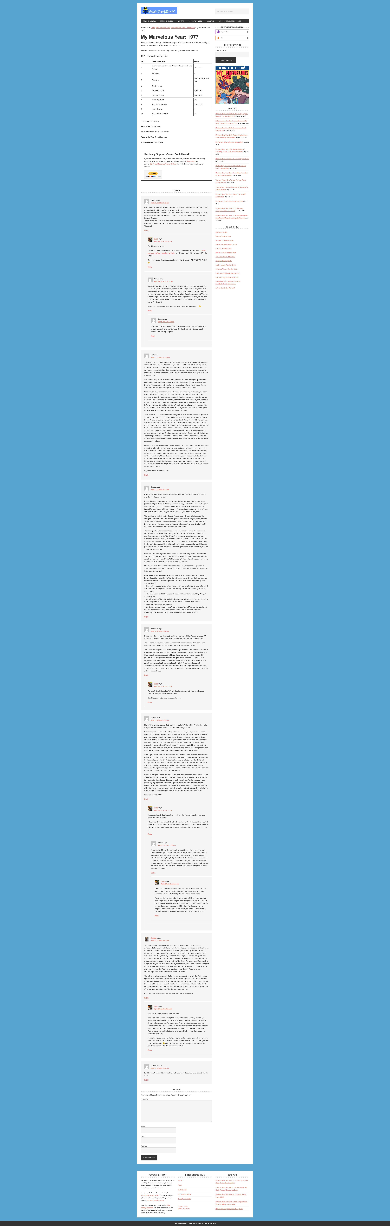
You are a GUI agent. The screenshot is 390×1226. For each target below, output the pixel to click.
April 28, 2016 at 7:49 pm (160, 203)
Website (144, 1146)
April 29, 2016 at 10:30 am (163, 281)
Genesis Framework (198, 1223)
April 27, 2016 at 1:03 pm (167, 845)
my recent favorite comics (155, 1200)
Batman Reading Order (223, 236)
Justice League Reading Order (226, 265)
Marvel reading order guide (149, 1195)
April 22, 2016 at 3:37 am (160, 1068)
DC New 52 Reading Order (224, 240)
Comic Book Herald (159, 11)
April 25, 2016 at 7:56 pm (160, 720)
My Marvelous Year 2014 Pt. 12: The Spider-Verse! (232, 159)
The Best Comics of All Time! (225, 257)
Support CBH (182, 1190)
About (180, 1185)
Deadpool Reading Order (224, 261)
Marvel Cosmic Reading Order (226, 253)
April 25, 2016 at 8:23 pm (163, 810)
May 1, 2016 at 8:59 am (166, 321)
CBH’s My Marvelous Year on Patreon (163, 164)
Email (143, 1136)
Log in (214, 1223)
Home (180, 1180)
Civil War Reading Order (224, 248)
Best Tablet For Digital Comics (226, 284)
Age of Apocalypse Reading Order (227, 277)
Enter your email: (221, 50)
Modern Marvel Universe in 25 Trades (228, 281)
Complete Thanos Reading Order (226, 269)
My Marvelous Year (184, 1194)
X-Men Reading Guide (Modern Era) (227, 273)
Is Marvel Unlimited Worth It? (225, 288)
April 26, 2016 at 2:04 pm (160, 631)
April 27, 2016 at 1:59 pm (170, 884)
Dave (156, 239)
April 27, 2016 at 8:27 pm (160, 489)
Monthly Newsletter (184, 1199)
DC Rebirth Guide (221, 232)
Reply (146, 230)
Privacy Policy (183, 1206)
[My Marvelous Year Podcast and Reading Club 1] (232, 103)
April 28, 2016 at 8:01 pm (163, 241)
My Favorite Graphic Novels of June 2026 (229, 201)
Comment (145, 1099)
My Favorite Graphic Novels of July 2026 (229, 142)
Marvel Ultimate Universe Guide (226, 244)
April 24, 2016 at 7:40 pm (160, 940)
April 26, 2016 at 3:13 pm (163, 686)
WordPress (208, 1223)
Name (143, 1126)
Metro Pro (188, 1223)
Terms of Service (184, 1208)
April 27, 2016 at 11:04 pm (160, 357)
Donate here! (191, 161)
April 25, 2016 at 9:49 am (163, 1009)
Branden (154, 938)
